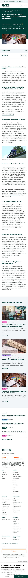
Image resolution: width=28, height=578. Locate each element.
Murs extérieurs (16, 474)
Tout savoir (4, 538)
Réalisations (4, 474)
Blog (3, 476)
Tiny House (15, 511)
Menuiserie (15, 484)
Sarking (14, 480)
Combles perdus (16, 472)
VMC (14, 489)
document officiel (14, 195)
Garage (14, 482)
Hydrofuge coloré (5, 506)
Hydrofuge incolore (6, 504)
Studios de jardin (16, 509)
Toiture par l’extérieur (17, 476)
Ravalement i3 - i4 (17, 529)
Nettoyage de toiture (6, 498)
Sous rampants (16, 478)
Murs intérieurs (16, 491)
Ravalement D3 (16, 526)
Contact (3, 478)
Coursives (15, 487)
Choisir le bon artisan (6, 519)
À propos (3, 472)
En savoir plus (16, 539)
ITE (13, 493)
